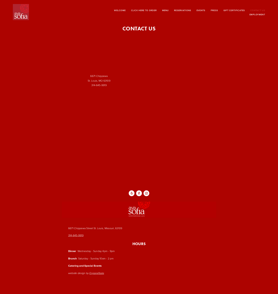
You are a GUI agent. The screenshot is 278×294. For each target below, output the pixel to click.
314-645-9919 (75, 235)
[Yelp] (131, 193)
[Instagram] (146, 193)
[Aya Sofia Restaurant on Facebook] (139, 193)
